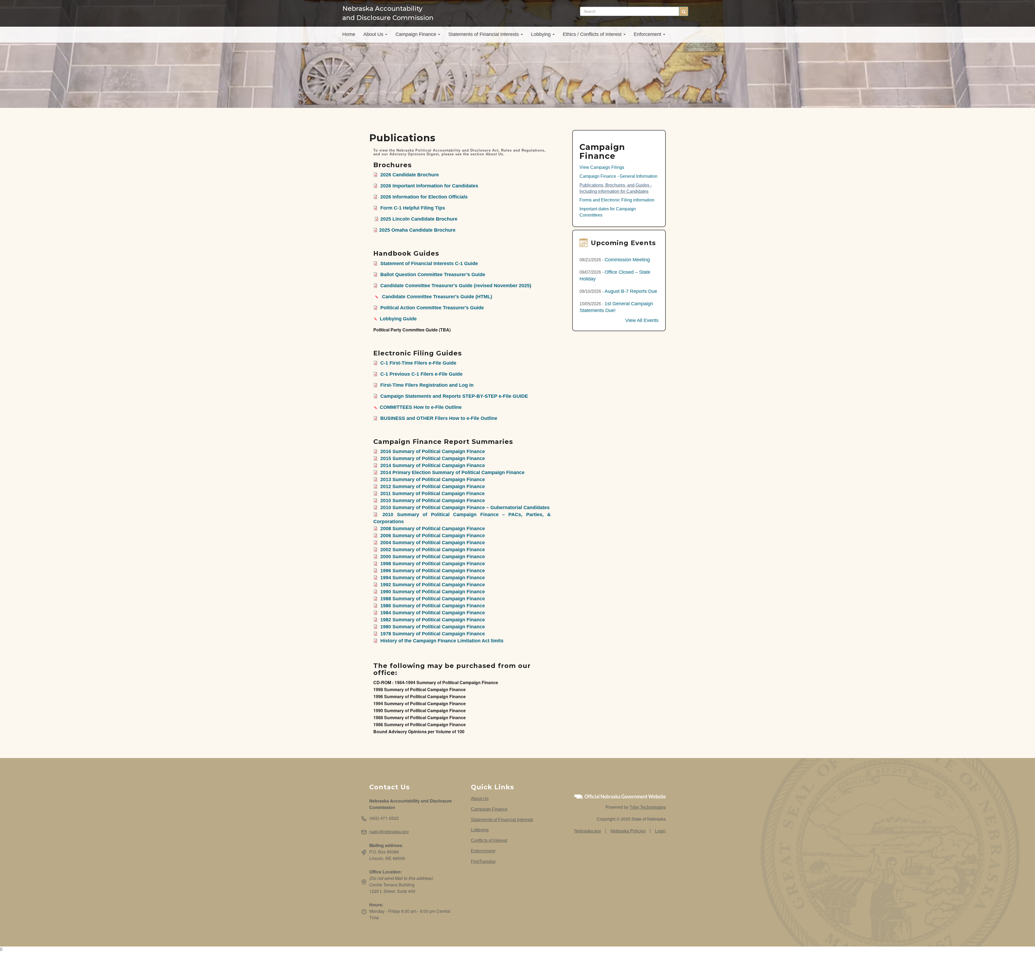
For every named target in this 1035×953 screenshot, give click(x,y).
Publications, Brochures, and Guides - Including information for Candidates (615, 188)
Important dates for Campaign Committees (607, 212)
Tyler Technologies (648, 807)
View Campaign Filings (601, 167)
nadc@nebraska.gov (389, 831)
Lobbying (541, 34)
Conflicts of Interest (489, 840)
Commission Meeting (627, 259)
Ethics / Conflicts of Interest (593, 34)
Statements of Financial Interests (484, 34)
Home (348, 34)
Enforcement (648, 34)
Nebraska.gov (587, 831)
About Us (374, 34)
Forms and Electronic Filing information (616, 200)
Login (660, 831)
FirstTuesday (483, 861)
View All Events (641, 320)
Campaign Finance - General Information (618, 176)
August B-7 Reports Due (631, 291)
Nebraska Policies (628, 831)
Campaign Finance (416, 34)
